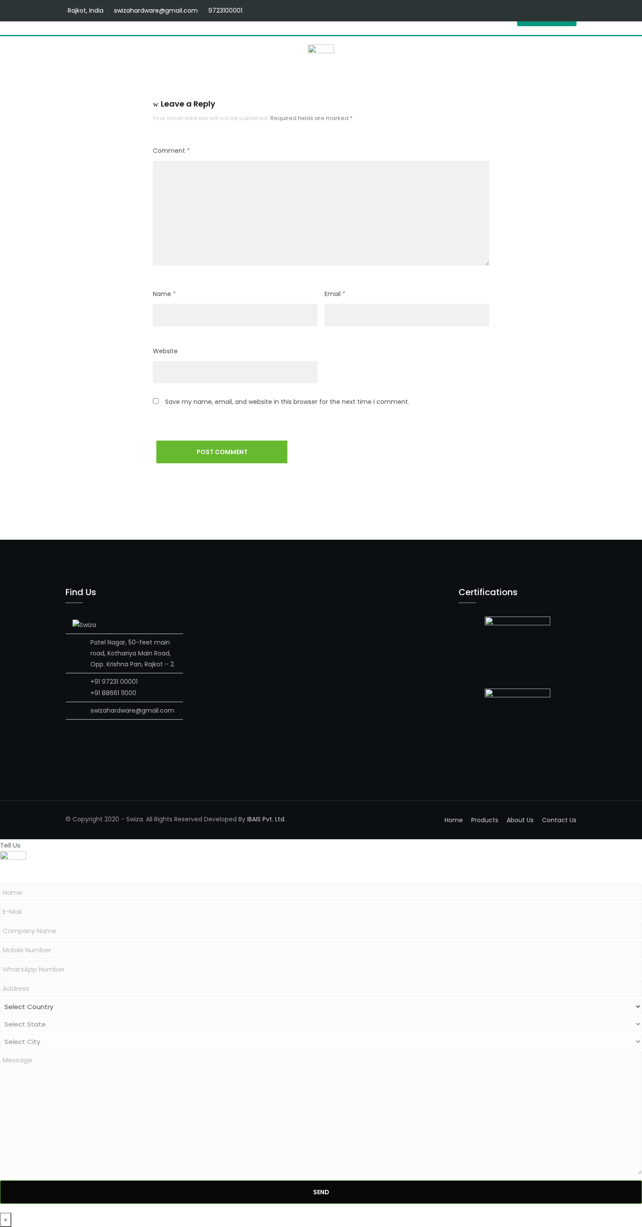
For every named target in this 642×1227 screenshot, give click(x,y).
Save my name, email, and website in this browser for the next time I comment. (287, 401)
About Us (520, 820)
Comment (171, 150)
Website (165, 351)
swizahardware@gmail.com (156, 10)
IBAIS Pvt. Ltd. (266, 819)
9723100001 (225, 10)
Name (164, 294)
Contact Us (559, 820)
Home (454, 820)
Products (484, 820)
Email (334, 294)
